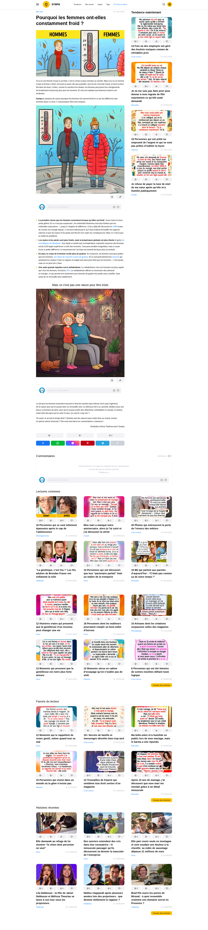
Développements (42, 536)
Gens (86, 581)
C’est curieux (136, 57)
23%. (68, 270)
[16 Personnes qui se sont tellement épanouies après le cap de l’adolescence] (56, 507)
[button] (50, 435)
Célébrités (40, 581)
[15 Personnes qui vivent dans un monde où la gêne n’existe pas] (56, 762)
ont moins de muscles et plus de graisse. (71, 257)
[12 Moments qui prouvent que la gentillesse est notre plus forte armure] (56, 650)
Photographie (136, 631)
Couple (134, 195)
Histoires (134, 150)
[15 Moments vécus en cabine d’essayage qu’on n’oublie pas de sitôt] (104, 650)
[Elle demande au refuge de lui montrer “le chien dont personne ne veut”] (56, 823)
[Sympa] (51, 4)
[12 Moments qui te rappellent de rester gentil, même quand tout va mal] (56, 717)
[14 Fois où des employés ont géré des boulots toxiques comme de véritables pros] (151, 28)
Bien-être (39, 12)
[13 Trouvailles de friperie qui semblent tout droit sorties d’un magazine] (104, 762)
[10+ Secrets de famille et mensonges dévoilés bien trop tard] (104, 717)
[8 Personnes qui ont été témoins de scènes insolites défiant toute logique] (151, 650)
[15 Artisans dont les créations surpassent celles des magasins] (151, 606)
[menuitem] (77, 4)
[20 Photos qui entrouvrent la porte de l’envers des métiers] (151, 507)
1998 (115, 227)
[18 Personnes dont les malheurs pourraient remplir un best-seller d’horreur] (104, 606)
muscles (115, 257)
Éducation (135, 105)
